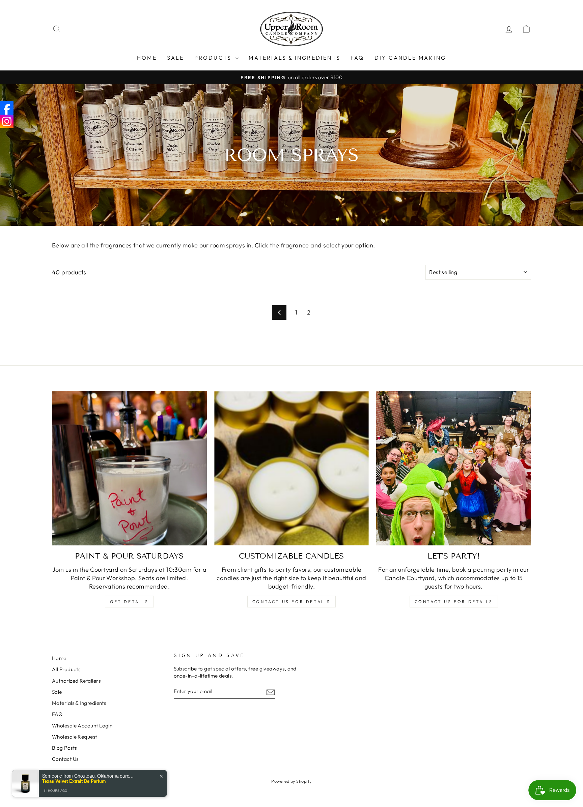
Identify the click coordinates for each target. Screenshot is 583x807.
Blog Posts (64, 748)
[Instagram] (6, 121)
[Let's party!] (453, 468)
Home (147, 57)
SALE (175, 57)
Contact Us (65, 759)
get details (129, 601)
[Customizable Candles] (291, 468)
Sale (57, 692)
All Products (66, 669)
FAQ (357, 57)
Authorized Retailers (76, 681)
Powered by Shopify (291, 781)
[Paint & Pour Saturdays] (129, 468)
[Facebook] (6, 108)
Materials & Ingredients (294, 57)
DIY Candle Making (410, 57)
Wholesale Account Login (82, 725)
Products (214, 57)
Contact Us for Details (291, 601)
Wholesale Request (74, 737)
